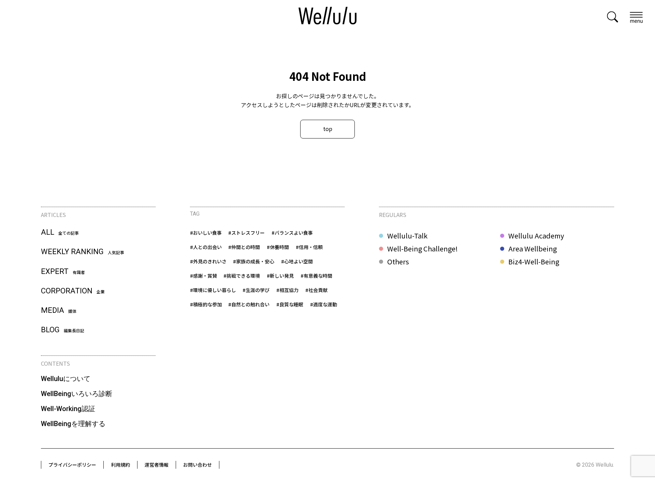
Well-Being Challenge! (422, 248)
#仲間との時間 (244, 247)
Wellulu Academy (536, 235)
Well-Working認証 (68, 409)
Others (398, 261)
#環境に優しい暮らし (213, 290)
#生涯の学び (256, 290)
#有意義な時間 (316, 275)
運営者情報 (157, 464)
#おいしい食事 (206, 232)
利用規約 (120, 464)
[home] (327, 17)
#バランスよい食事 (292, 232)
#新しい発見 (280, 275)
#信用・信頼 (309, 247)
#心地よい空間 (297, 261)
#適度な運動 (323, 304)
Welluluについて (65, 379)
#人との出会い (206, 247)
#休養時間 (278, 247)
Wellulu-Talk (407, 235)
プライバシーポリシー (72, 464)
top (327, 129)
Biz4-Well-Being (533, 261)
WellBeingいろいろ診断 (76, 394)
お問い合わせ (197, 464)
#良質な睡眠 (289, 304)
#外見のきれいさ (208, 261)
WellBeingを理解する (73, 424)
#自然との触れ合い (249, 304)
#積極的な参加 (206, 304)
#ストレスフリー (246, 232)
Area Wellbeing (532, 248)
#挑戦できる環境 (241, 275)
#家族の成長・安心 (253, 261)
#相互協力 (287, 290)
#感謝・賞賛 (203, 275)
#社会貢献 (316, 290)
